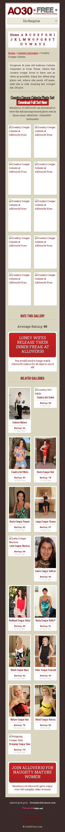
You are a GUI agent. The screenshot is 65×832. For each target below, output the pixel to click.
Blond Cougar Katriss (45, 719)
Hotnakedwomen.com (43, 802)
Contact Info (32, 822)
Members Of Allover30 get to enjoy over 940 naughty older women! (32, 787)
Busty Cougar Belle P (45, 620)
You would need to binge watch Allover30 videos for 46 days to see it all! (32, 364)
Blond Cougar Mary (20, 670)
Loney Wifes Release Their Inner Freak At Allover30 (32, 344)
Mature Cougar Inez (19, 719)
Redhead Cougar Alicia (19, 620)
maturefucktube (32, 815)
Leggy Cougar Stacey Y (45, 521)
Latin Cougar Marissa (20, 546)
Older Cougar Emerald (45, 670)
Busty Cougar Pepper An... (20, 521)
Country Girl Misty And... (19, 472)
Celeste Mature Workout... (19, 422)
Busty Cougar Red (45, 472)
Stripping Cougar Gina (19, 744)
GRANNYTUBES (32, 819)
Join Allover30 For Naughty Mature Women (32, 772)
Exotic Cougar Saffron (45, 571)
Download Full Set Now (32, 102)
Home (14, 35)
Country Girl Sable (45, 397)
